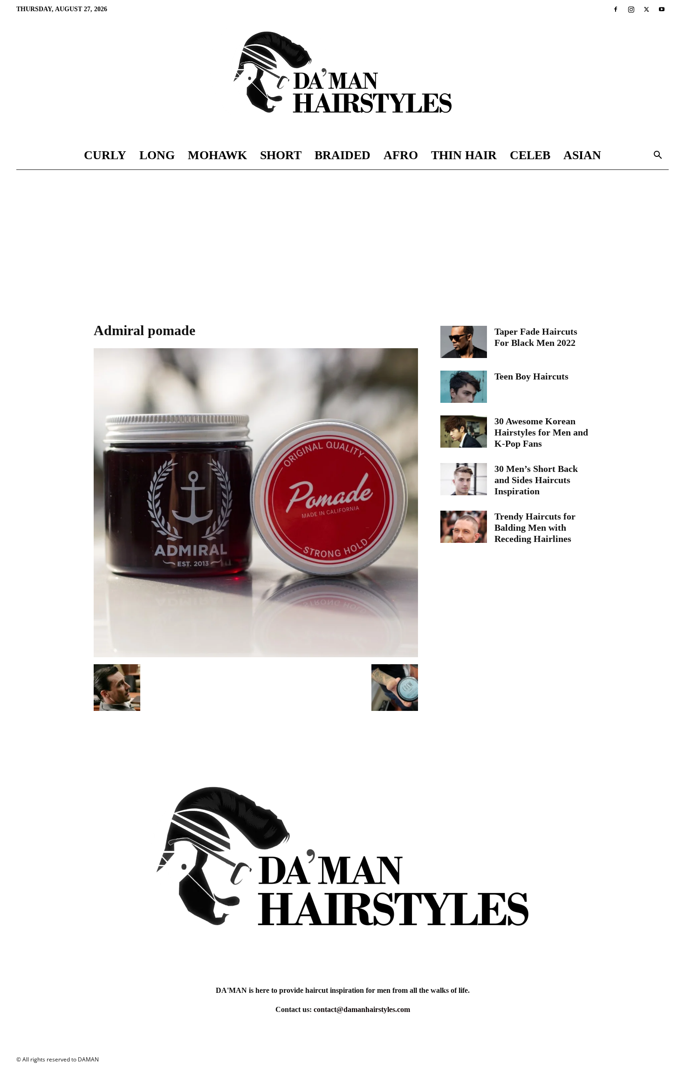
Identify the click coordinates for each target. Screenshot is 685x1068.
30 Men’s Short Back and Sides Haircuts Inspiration (536, 480)
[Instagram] (631, 9)
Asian (582, 155)
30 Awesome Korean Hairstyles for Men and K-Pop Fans (541, 432)
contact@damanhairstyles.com (362, 1009)
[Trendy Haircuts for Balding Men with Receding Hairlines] (463, 527)
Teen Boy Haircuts (531, 376)
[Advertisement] (342, 240)
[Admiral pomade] (256, 655)
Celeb (530, 155)
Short (280, 155)
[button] (657, 156)
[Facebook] (616, 9)
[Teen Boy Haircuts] (463, 387)
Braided (342, 155)
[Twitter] (646, 9)
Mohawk (217, 155)
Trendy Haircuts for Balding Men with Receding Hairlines (534, 527)
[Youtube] (662, 9)
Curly (105, 155)
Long (157, 155)
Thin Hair (464, 155)
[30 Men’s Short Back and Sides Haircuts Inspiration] (463, 479)
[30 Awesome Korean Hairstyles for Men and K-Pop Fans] (463, 431)
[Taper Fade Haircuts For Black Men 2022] (463, 342)
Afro (401, 155)
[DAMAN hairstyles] (342, 80)
